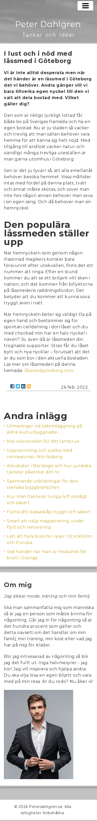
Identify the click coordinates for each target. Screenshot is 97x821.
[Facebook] (12, 386)
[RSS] (29, 386)
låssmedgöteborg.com (48, 370)
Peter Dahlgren (48, 24)
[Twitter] (18, 386)
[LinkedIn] (23, 386)
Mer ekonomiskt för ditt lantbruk (43, 441)
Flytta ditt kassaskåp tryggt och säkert (49, 511)
